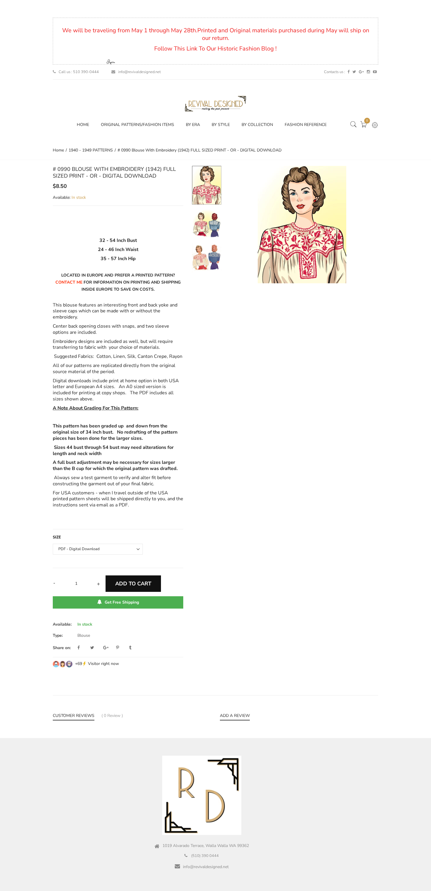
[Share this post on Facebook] (83, 648)
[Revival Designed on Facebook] (348, 71)
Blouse (83, 635)
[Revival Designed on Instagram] (368, 71)
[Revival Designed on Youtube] (375, 71)
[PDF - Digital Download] (206, 185)
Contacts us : (334, 72)
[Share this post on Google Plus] (109, 648)
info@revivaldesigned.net (139, 72)
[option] (206, 187)
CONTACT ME (68, 282)
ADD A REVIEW (235, 715)
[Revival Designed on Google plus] (361, 71)
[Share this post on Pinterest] (122, 648)
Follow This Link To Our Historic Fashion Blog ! (215, 49)
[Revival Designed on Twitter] (354, 71)
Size (57, 537)
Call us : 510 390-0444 (79, 72)
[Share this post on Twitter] (96, 648)
